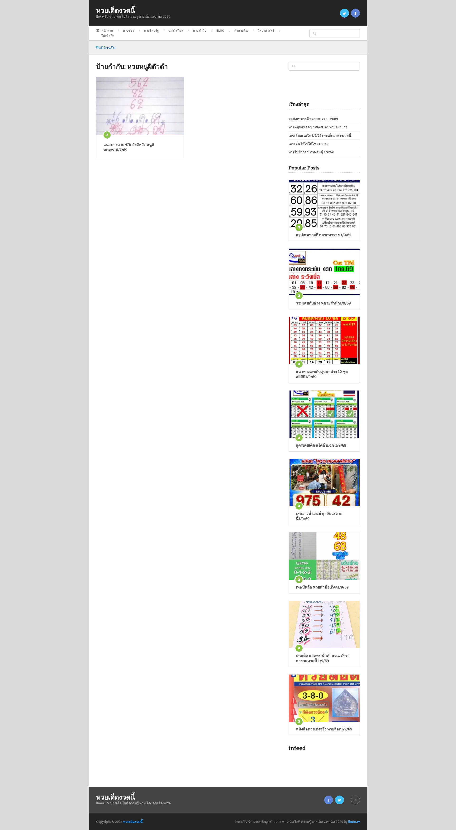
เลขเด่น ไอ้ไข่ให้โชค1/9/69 (308, 144)
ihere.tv (354, 822)
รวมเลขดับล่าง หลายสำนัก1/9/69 (323, 302)
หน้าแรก (107, 30)
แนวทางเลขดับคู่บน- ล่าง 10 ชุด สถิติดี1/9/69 (322, 374)
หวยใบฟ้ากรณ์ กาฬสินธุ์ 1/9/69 (311, 152)
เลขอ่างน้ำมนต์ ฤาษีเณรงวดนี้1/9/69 (319, 516)
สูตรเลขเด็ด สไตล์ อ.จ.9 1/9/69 (321, 445)
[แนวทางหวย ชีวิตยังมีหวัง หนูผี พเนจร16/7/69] (140, 106)
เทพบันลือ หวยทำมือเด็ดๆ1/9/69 (322, 586)
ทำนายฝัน (241, 30)
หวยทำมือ (199, 30)
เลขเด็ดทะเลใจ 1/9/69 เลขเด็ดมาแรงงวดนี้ (320, 135)
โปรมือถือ (107, 36)
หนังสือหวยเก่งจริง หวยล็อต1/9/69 (324, 728)
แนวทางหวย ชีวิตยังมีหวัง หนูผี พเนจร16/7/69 (129, 147)
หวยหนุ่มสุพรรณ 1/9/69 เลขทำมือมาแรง (318, 127)
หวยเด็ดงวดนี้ (115, 10)
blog (220, 30)
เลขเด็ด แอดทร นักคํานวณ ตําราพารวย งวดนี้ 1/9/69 (323, 658)
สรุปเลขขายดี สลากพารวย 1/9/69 (313, 119)
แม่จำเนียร (176, 30)
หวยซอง (128, 30)
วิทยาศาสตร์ (266, 30)
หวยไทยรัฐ (151, 30)
